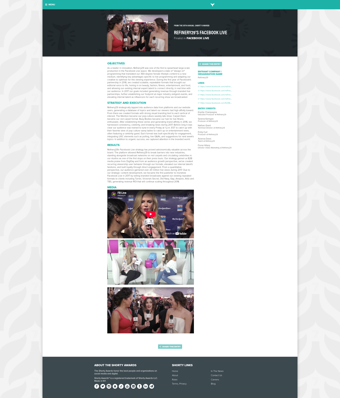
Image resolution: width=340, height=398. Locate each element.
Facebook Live (198, 38)
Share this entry (211, 64)
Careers (215, 379)
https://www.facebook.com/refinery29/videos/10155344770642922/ (231, 99)
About (175, 375)
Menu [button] (51, 4)
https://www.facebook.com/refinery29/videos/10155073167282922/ (230, 86)
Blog (213, 383)
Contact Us (216, 375)
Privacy (182, 383)
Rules (174, 379)
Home (175, 371)
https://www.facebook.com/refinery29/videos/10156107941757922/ (230, 90)
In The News (217, 371)
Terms (175, 383)
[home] (212, 4)
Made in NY (100, 381)
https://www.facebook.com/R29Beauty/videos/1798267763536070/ (231, 103)
